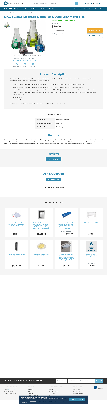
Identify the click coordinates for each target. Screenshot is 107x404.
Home (6, 12)
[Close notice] (86, 397)
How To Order (78, 9)
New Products (47, 9)
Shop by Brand (30, 9)
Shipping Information (54, 391)
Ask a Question (53, 179)
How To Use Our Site (78, 389)
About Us (30, 389)
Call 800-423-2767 (97, 9)
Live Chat (30, 393)
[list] (53, 9)
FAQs (50, 395)
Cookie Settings (23, 402)
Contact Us (87, 9)
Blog (29, 391)
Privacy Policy (33, 401)
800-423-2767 (11, 389)
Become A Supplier (33, 395)
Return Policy (52, 393)
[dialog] (53, 400)
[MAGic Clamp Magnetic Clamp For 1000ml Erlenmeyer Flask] (7, 25)
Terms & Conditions (78, 393)
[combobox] (55, 3)
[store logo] (15, 3)
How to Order (76, 391)
